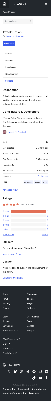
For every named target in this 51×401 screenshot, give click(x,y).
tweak (45, 182)
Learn (5, 316)
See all (45, 234)
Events (30, 321)
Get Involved (33, 316)
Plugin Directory (9, 12)
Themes (31, 298)
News (5, 298)
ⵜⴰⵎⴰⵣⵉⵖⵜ (14, 365)
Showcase (32, 294)
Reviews (9, 60)
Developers (8, 326)
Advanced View (10, 189)
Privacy (6, 308)
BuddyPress (10, 353)
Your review (8, 234)
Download (9, 43)
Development (11, 74)
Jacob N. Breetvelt (15, 36)
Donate (32, 326)
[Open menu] (47, 4)
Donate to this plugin (13, 277)
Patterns (31, 308)
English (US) (43, 176)
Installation (10, 67)
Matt (6, 344)
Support (9, 80)
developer (28, 182)
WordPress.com (11, 339)
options (38, 182)
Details (8, 53)
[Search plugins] (30, 21)
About (5, 294)
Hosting (6, 303)
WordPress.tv (10, 330)
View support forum (12, 254)
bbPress (8, 348)
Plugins (30, 303)
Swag (31, 330)
